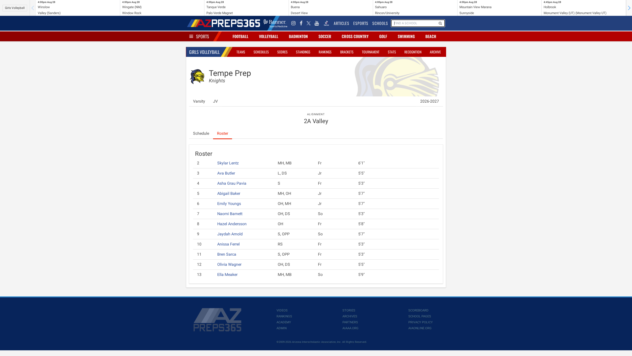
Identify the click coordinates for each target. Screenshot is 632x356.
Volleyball (268, 36)
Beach (430, 36)
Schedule (201, 133)
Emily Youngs (229, 203)
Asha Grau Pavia (231, 183)
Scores (282, 51)
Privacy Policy (420, 322)
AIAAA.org (350, 328)
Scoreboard (418, 310)
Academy (283, 322)
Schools (380, 23)
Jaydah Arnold (230, 234)
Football (240, 36)
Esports (360, 23)
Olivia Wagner (229, 264)
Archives (349, 316)
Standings (303, 51)
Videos (282, 310)
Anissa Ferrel (228, 244)
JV (215, 101)
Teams (241, 51)
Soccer (324, 36)
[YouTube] (317, 23)
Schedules (261, 51)
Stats (392, 51)
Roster (222, 133)
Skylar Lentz (228, 163)
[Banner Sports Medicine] (275, 23)
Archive (435, 51)
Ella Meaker (227, 274)
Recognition (412, 51)
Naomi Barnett (229, 213)
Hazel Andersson (232, 224)
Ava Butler (226, 173)
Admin (281, 328)
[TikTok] (326, 23)
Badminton (298, 36)
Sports (202, 36)
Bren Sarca (226, 254)
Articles (341, 23)
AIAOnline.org (420, 328)
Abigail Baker (228, 193)
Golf (383, 36)
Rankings (325, 51)
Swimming (406, 36)
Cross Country (355, 36)
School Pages (419, 316)
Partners (350, 322)
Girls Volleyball (15, 8)
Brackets (347, 51)
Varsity (199, 101)
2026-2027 (429, 101)
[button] (629, 8)
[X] (309, 23)
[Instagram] (293, 23)
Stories (348, 310)
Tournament (370, 51)
